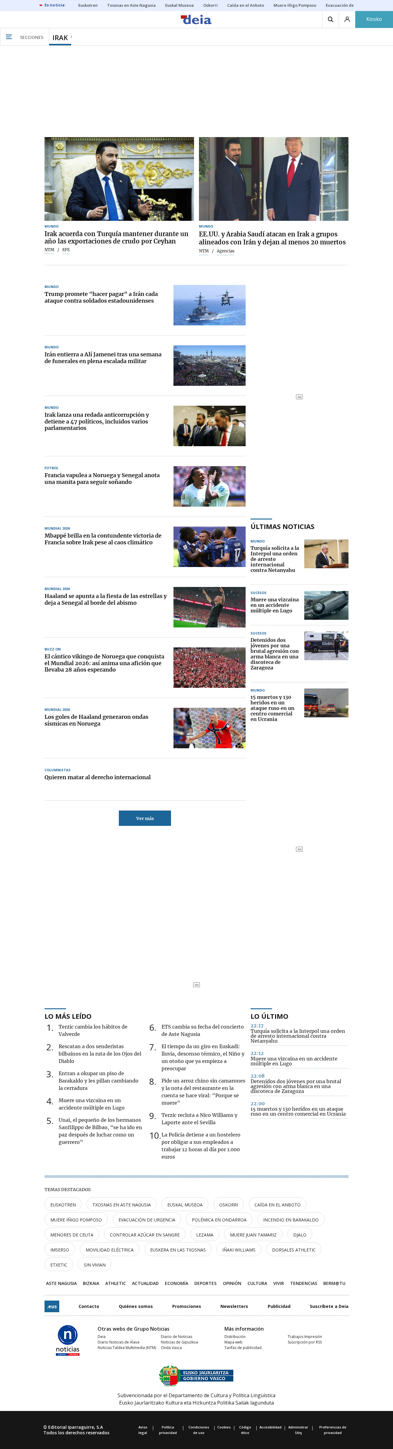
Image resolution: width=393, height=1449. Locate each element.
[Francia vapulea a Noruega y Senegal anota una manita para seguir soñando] (209, 486)
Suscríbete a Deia (329, 1306)
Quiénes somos (136, 1306)
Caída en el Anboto (278, 1205)
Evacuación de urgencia (147, 1220)
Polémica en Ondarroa (219, 1220)
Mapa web (233, 1342)
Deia (102, 1336)
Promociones (186, 1306)
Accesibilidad (270, 1427)
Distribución (235, 1336)
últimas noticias (282, 526)
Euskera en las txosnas (178, 1250)
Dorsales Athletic (294, 1250)
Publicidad (279, 1306)
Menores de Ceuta (71, 1235)
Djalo (299, 1235)
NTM (49, 249)
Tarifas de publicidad (243, 1347)
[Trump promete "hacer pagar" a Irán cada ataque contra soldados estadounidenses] (209, 305)
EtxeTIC (58, 1265)
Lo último (269, 1016)
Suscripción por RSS (305, 1342)
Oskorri (228, 1205)
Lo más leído (68, 1016)
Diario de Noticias (176, 1336)
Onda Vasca (171, 1347)
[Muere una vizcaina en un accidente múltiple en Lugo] (326, 605)
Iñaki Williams (238, 1250)
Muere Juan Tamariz (253, 1235)
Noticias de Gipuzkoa (179, 1342)
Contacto (89, 1306)
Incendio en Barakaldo (291, 1220)
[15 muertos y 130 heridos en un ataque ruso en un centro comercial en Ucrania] (326, 708)
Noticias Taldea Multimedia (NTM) (127, 1347)
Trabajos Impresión (305, 1336)
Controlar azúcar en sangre (145, 1235)
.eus (52, 1306)
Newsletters (234, 1306)
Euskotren (63, 1205)
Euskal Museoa (185, 1205)
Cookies (224, 1427)
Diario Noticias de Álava (118, 1342)
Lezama (204, 1235)
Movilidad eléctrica (110, 1250)
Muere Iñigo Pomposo (76, 1220)
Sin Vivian (95, 1265)
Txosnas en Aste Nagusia (121, 1205)
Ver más (145, 818)
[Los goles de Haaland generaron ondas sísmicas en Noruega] (209, 728)
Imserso (59, 1250)
